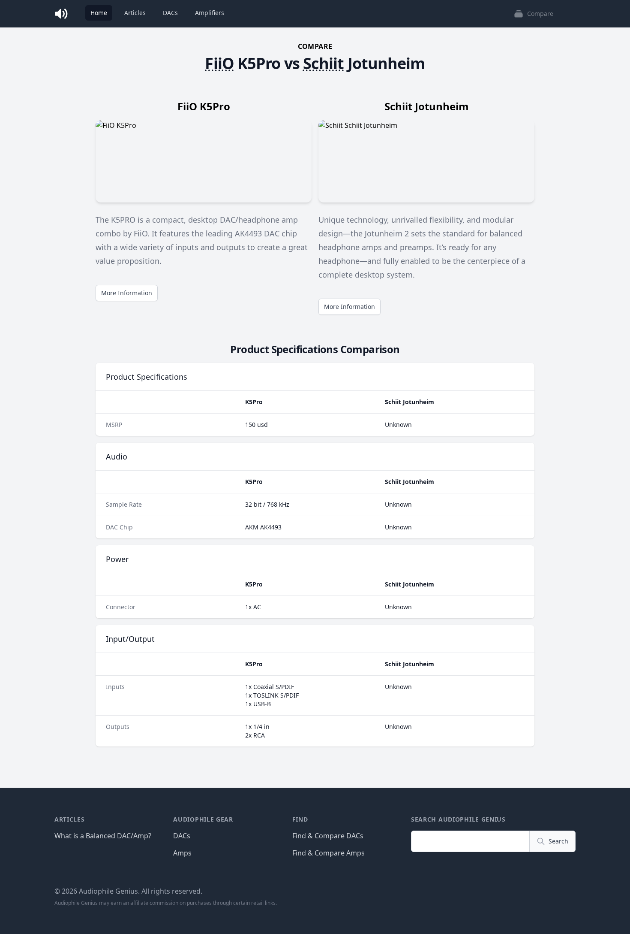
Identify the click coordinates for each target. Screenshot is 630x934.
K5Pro (259, 63)
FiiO (219, 63)
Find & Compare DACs (327, 835)
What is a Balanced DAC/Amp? (102, 835)
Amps (182, 853)
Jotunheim (386, 63)
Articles (135, 13)
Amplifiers (209, 13)
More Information (126, 293)
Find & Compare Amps (328, 853)
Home (98, 13)
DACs (170, 13)
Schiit (323, 63)
